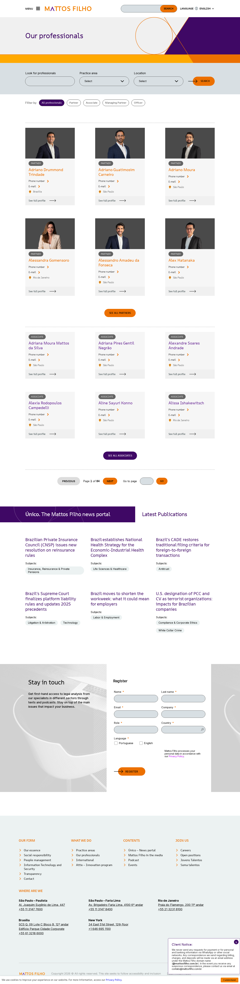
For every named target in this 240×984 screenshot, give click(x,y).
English (148, 743)
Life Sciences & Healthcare (110, 569)
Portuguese (126, 743)
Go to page (130, 481)
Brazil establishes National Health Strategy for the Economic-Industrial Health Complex (117, 547)
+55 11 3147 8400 (100, 909)
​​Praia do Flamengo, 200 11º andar (181, 905)
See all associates (120, 455)
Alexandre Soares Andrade (184, 345)
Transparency (33, 874)
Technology (70, 622)
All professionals (52, 102)
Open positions (191, 855)
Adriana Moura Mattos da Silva (49, 345)
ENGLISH (205, 8)
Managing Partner (115, 102)
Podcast (133, 860)
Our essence (32, 850)
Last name (167, 691)
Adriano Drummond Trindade (46, 172)
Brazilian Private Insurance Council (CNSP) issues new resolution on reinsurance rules (51, 547)
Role (117, 722)
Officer (138, 102)
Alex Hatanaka (181, 260)
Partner (73, 102)
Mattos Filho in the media (145, 855)
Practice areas (85, 850)
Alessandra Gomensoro (49, 260)
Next (110, 481)
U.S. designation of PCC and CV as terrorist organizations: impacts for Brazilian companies (184, 601)
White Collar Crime (170, 630)
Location (140, 73)
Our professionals (88, 855)
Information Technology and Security (42, 867)
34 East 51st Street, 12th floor (108, 924)
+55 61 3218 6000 (31, 933)
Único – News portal (142, 850)
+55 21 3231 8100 (170, 909)
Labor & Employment (106, 617)
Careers (186, 850)
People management (37, 860)
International (85, 860)
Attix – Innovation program (94, 865)
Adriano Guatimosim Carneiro (116, 172)
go (162, 481)
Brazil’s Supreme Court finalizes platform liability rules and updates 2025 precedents (50, 601)
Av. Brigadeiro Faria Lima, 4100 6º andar (115, 905)
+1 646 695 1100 (99, 929)
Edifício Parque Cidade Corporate (41, 929)
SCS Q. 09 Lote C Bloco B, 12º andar (44, 924)
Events (132, 865)
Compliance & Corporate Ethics (178, 622)
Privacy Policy (176, 756)
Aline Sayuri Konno (115, 402)
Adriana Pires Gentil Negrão (116, 345)
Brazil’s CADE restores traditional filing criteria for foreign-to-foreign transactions (182, 547)
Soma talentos (190, 865)
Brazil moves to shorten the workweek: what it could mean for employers (120, 599)
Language (120, 738)
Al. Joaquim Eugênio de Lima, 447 (42, 905)
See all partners (120, 312)
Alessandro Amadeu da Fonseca (118, 263)
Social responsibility (37, 855)
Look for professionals (40, 73)
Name (117, 691)
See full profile (37, 200)
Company (167, 707)
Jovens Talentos (191, 860)
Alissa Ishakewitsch (186, 402)
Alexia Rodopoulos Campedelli (45, 405)
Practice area (88, 73)
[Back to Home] (68, 8)
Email (117, 707)
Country (166, 722)
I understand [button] (229, 980)
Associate (91, 102)
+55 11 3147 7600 (31, 909)
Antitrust (164, 569)
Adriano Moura (181, 169)
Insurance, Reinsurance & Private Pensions (49, 570)
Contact (29, 879)
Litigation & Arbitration (41, 622)
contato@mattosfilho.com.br (186, 968)
